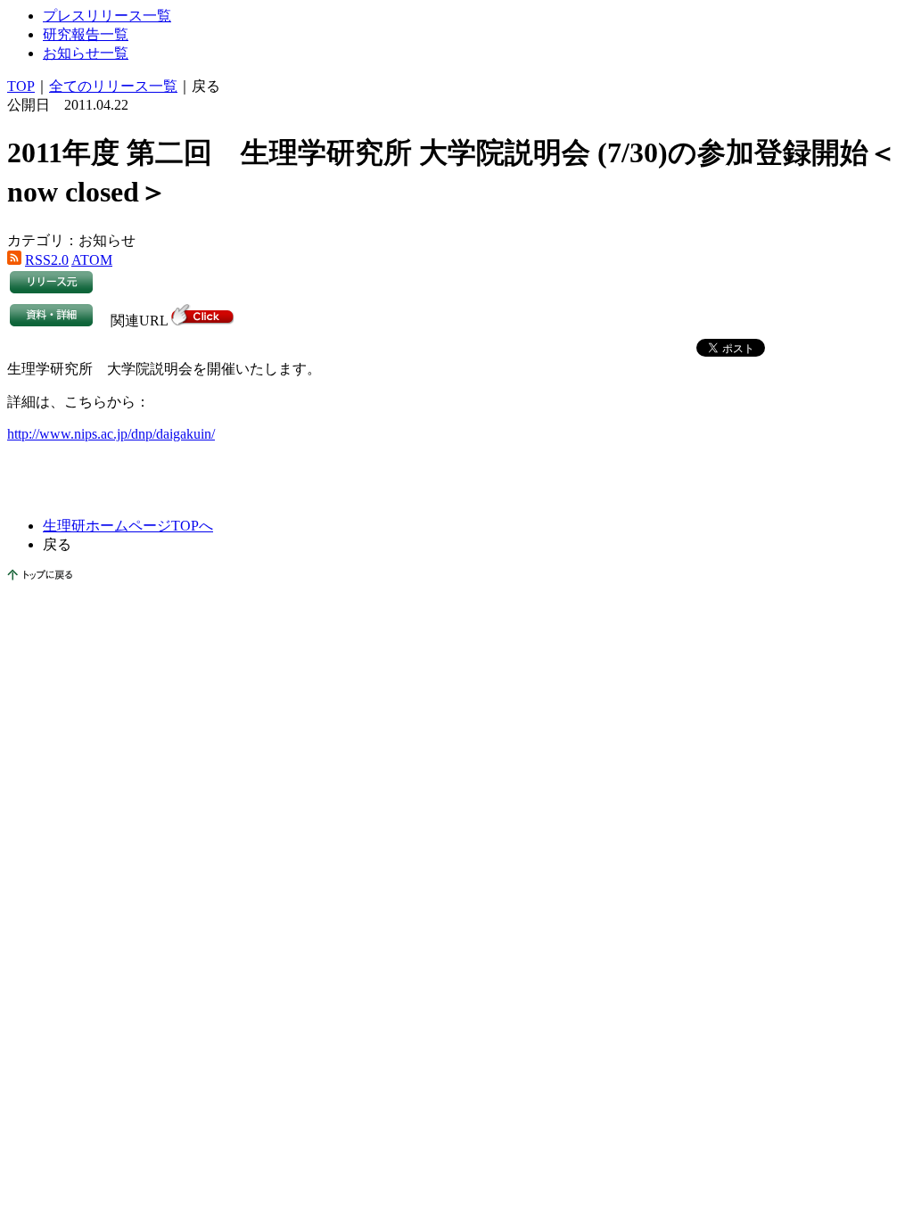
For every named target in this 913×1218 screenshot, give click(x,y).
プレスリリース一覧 (107, 15)
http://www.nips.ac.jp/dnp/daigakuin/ (111, 433)
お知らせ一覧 (85, 53)
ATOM (91, 259)
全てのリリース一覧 (113, 86)
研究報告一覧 (85, 34)
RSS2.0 (47, 259)
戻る (206, 86)
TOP (21, 86)
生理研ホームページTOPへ (128, 525)
